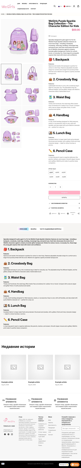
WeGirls (50, 422)
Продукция (51, 427)
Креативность (52, 425)
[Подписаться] (78, 428)
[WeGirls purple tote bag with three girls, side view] (32, 74)
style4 (51, 177)
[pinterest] (8, 434)
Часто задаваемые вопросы (42, 441)
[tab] (23, 229)
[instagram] (12, 434)
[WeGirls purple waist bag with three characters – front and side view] (11, 116)
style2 (57, 172)
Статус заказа (42, 432)
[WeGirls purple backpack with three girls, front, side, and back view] (11, 74)
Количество (52, 183)
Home (2, 14)
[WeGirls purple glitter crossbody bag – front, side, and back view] (11, 95)
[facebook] (5, 434)
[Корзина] (78, 6)
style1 (51, 172)
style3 (63, 172)
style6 (64, 177)
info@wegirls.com (8, 430)
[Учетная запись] (74, 6)
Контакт (50, 434)
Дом (49, 420)
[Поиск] (55, 6)
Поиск (40, 445)
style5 (57, 177)
